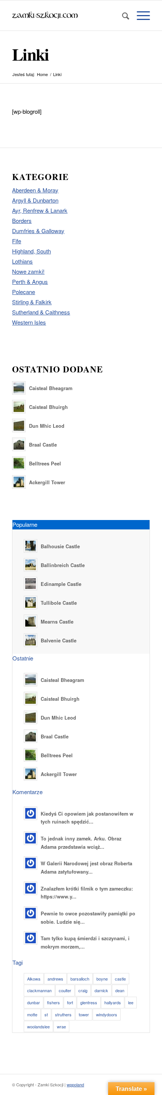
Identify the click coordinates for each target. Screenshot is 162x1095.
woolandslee (38, 1026)
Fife (16, 241)
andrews (55, 979)
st (46, 1014)
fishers (53, 1002)
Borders (22, 220)
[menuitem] (122, 15)
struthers (63, 1014)
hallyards (112, 1002)
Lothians (22, 261)
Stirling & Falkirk (32, 302)
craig (82, 990)
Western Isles (29, 322)
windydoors (106, 1014)
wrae (61, 1026)
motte (32, 1014)
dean (119, 990)
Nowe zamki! (28, 271)
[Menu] (139, 15)
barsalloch (79, 979)
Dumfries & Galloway (38, 231)
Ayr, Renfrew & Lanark (39, 210)
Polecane (23, 292)
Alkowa (33, 979)
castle (120, 979)
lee (130, 1002)
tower (84, 1014)
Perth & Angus (30, 281)
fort (70, 1002)
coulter (65, 990)
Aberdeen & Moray (35, 190)
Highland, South (31, 251)
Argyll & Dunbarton (35, 200)
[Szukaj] (122, 15)
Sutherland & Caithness (41, 312)
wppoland (75, 1084)
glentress (88, 1002)
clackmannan (39, 990)
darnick (101, 990)
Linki (30, 54)
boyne (102, 979)
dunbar (33, 1002)
